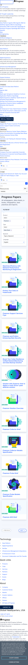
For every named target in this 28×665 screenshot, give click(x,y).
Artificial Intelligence (6, 38)
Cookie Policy (12, 651)
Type (4, 224)
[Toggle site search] (1, 178)
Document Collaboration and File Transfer (14, 556)
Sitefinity (13, 97)
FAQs (16, 135)
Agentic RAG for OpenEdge (13, 25)
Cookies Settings (14, 662)
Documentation (8, 133)
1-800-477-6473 (5, 175)
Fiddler (25, 109)
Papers (19, 131)
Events (2, 135)
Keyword (5, 233)
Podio (7, 99)
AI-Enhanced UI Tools (6, 109)
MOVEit (11, 99)
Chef (6, 101)
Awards (4, 592)
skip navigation (7, 2)
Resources (3, 129)
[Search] (1, 163)
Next (22, 530)
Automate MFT (10, 113)
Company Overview (6, 152)
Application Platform (6, 96)
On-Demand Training (20, 139)
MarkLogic (3, 94)
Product (5, 215)
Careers (2, 161)
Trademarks (15, 637)
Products (3, 84)
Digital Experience (5, 57)
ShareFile (2, 99)
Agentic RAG (12, 23)
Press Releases (15, 159)
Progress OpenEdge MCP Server (15, 28)
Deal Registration (5, 145)
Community (16, 125)
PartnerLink (10, 174)
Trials (3, 566)
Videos (2, 133)
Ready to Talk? (14, 175)
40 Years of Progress (8, 603)
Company (3, 148)
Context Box (13, 26)
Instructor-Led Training (6, 139)
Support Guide (8, 125)
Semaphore (9, 94)
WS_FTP (7, 116)
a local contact (8, 616)
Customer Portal (16, 124)
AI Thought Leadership (6, 14)
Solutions (3, 36)
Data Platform (4, 23)
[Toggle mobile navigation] (1, 186)
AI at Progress (4, 7)
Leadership (15, 152)
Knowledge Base (18, 133)
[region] (14, 653)
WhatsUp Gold (4, 105)
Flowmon (9, 103)
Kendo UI (23, 97)
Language (6, 239)
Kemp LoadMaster (17, 103)
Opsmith (2, 31)
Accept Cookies (14, 657)
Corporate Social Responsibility (17, 154)
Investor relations (7, 595)
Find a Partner (4, 142)
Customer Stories (9, 135)
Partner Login (23, 142)
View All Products (7, 119)
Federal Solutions (5, 77)
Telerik (18, 97)
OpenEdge (15, 96)
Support (2, 122)
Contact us (6, 607)
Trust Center (23, 159)
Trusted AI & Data (5, 86)
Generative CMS (5, 26)
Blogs (25, 133)
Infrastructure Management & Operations (14, 551)
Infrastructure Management (8, 66)
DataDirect (17, 94)
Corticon (22, 94)
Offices (7, 161)
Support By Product (6, 124)
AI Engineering (4, 34)
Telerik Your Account (21, 174)
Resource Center (11, 131)
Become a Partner (14, 142)
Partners (2, 141)
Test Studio (3, 110)
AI (1, 5)
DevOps (2, 101)
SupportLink (3, 174)
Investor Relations (5, 159)
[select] (14, 242)
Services (2, 127)
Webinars (24, 131)
